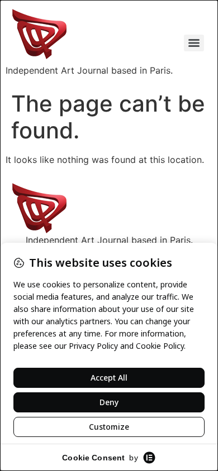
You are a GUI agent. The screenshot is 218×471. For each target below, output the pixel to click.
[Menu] (194, 43)
